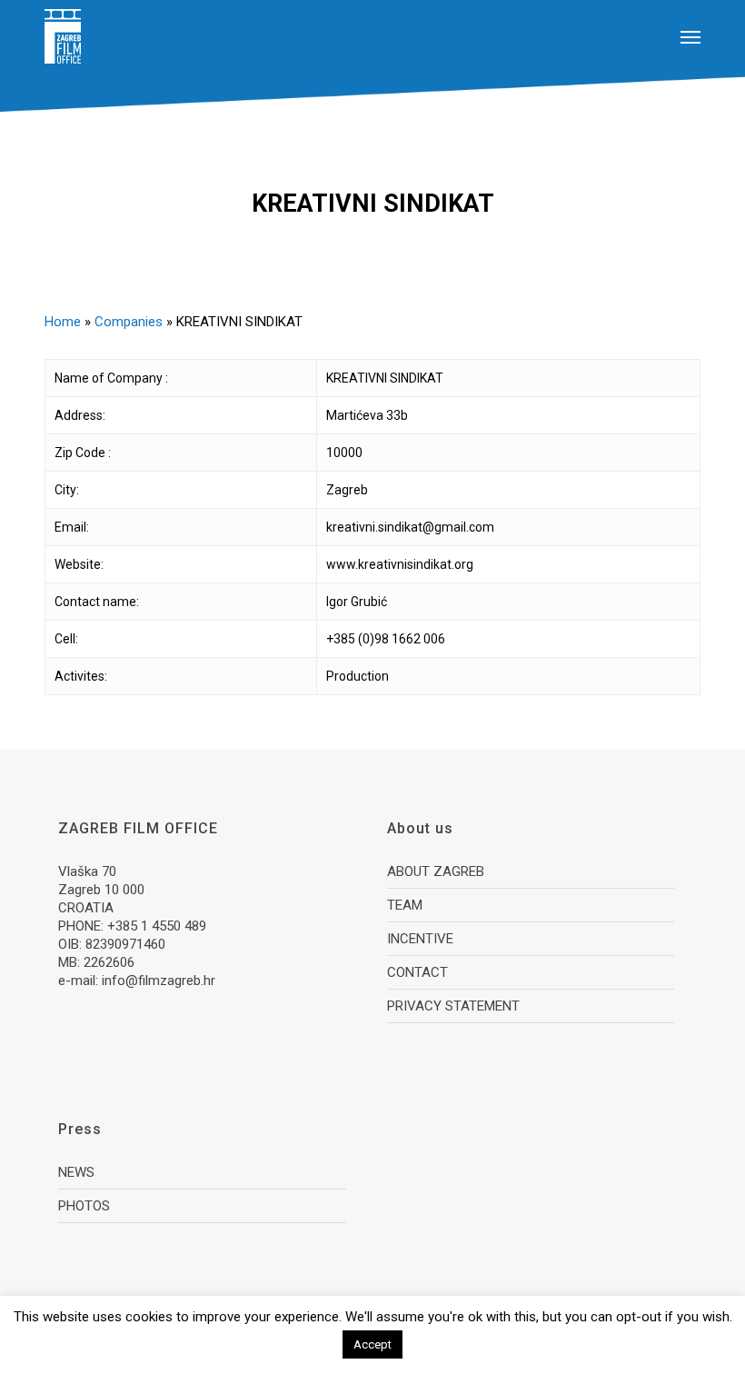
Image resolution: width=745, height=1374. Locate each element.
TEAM (404, 905)
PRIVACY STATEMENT (453, 1006)
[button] (690, 36)
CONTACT (417, 972)
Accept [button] (372, 1344)
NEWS (76, 1172)
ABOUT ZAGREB (435, 871)
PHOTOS (84, 1206)
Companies (128, 322)
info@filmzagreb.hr (158, 980)
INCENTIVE (420, 939)
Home (63, 322)
